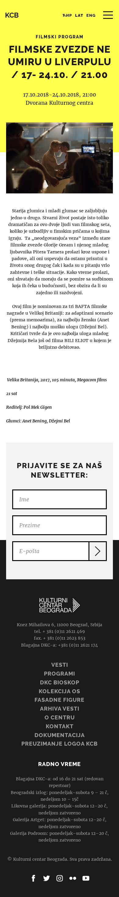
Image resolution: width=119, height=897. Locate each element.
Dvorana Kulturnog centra (59, 103)
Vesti (59, 665)
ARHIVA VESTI (59, 708)
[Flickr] (72, 878)
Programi (59, 673)
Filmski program (60, 36)
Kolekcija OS (59, 691)
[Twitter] (46, 878)
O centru (60, 717)
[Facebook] (33, 878)
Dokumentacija (59, 735)
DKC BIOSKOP (59, 682)
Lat (79, 15)
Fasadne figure (59, 700)
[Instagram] (59, 878)
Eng (91, 15)
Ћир (67, 15)
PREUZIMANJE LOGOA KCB (59, 743)
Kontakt (60, 726)
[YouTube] (85, 878)
